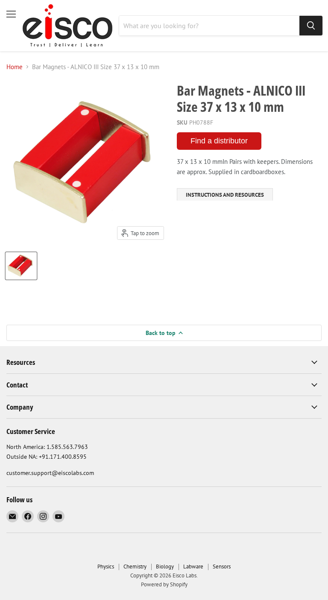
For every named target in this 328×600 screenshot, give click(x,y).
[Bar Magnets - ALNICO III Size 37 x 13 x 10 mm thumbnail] (21, 266)
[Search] (310, 25)
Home (14, 66)
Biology (165, 566)
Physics (105, 566)
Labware (193, 566)
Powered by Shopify (164, 584)
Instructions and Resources (225, 194)
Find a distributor (219, 141)
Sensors (222, 566)
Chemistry (134, 566)
